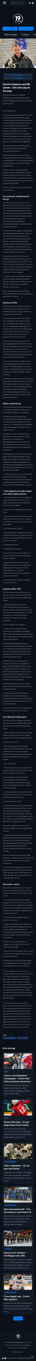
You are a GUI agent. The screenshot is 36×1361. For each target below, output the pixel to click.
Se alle (18, 1318)
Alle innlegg (10, 29)
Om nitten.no (26, 29)
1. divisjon (25, 34)
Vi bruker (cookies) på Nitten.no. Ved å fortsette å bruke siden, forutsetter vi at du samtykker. (18, 1345)
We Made (27, 1358)
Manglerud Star (23, 1038)
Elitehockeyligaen (10, 34)
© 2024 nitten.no (17, 1352)
